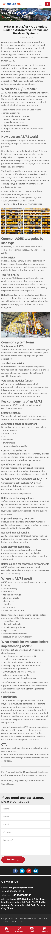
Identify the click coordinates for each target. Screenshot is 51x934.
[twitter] (22, 870)
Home (7, 17)
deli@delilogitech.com (20, 887)
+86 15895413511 (14, 891)
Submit (11, 859)
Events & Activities (20, 17)
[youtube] (35, 870)
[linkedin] (28, 870)
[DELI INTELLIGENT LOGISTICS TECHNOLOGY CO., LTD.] (12, 4)
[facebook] (15, 870)
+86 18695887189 (21, 895)
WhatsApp (19, 931)
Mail (32, 931)
